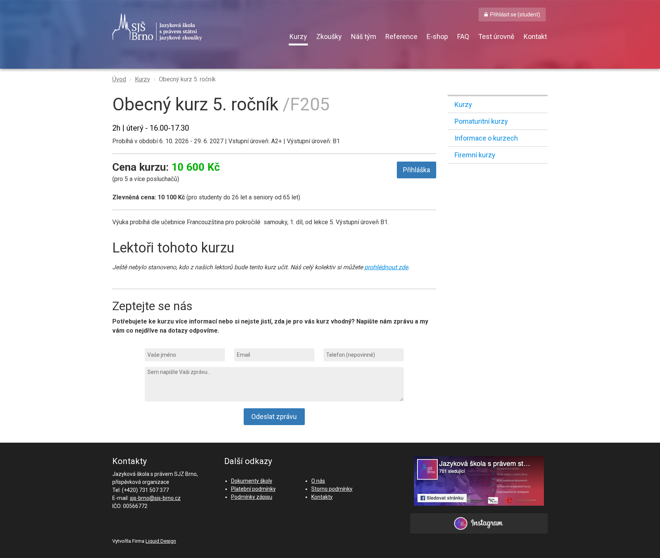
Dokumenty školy (251, 481)
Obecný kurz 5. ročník (187, 79)
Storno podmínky (332, 489)
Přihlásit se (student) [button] (515, 14)
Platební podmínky (253, 489)
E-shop (437, 36)
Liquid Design (161, 541)
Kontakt (535, 36)
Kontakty (322, 497)
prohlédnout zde (386, 267)
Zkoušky (329, 36)
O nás (318, 481)
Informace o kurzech (486, 138)
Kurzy (298, 36)
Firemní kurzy (475, 155)
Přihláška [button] (416, 170)
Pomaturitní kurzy (481, 121)
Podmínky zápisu (251, 497)
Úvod (119, 79)
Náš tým (363, 36)
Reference (401, 36)
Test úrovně (496, 36)
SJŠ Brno (192, 27)
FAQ (463, 36)
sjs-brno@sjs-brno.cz (155, 498)
